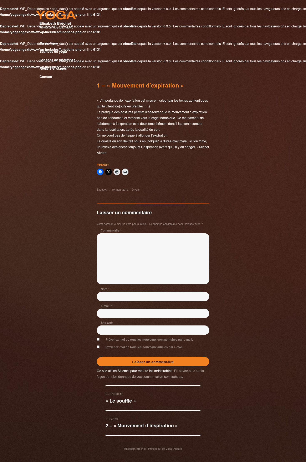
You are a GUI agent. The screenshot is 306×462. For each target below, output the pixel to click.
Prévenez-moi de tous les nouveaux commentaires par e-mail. (149, 339)
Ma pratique (49, 43)
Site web (107, 322)
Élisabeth (102, 189)
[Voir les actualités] (70, 81)
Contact (46, 76)
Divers (136, 189)
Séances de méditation (58, 59)
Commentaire (111, 230)
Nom (105, 289)
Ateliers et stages (53, 68)
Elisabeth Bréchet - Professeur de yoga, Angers (153, 449)
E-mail (106, 306)
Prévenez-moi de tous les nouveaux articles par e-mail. (144, 347)
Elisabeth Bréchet (55, 23)
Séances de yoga (53, 51)
